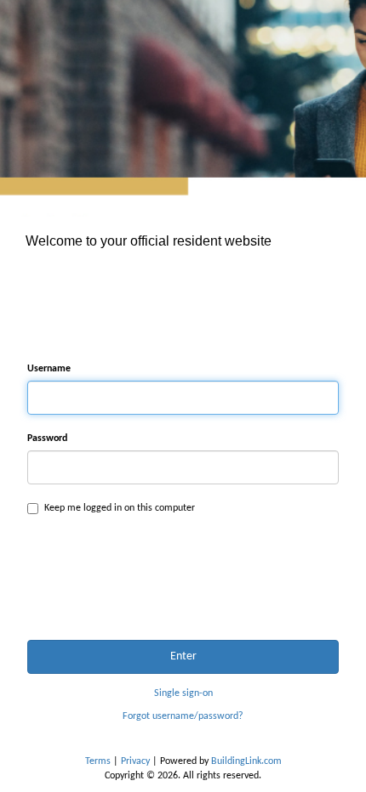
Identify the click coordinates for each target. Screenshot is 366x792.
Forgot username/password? (183, 716)
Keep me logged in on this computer (119, 508)
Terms (98, 761)
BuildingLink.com (246, 761)
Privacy (135, 761)
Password (47, 438)
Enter (183, 656)
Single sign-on (183, 693)
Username (49, 369)
